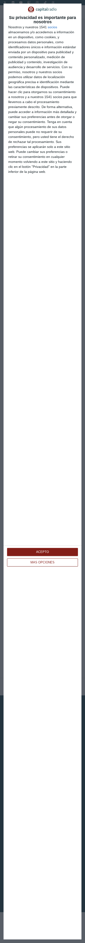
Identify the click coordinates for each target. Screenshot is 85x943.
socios (52, 27)
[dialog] (42, 471)
